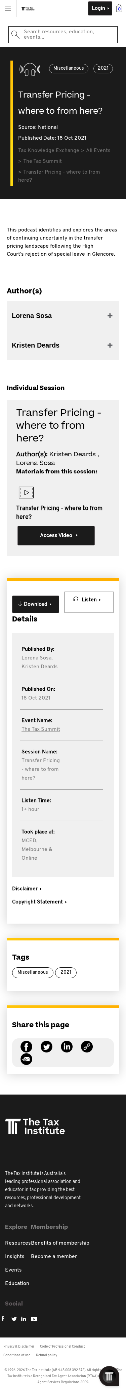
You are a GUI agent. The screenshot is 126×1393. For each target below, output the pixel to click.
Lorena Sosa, (37, 658)
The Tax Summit (41, 729)
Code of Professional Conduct (62, 1347)
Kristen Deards (40, 667)
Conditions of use (16, 1355)
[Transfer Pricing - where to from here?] (87, 1050)
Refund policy (46, 1355)
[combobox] (63, 34)
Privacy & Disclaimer (18, 1347)
